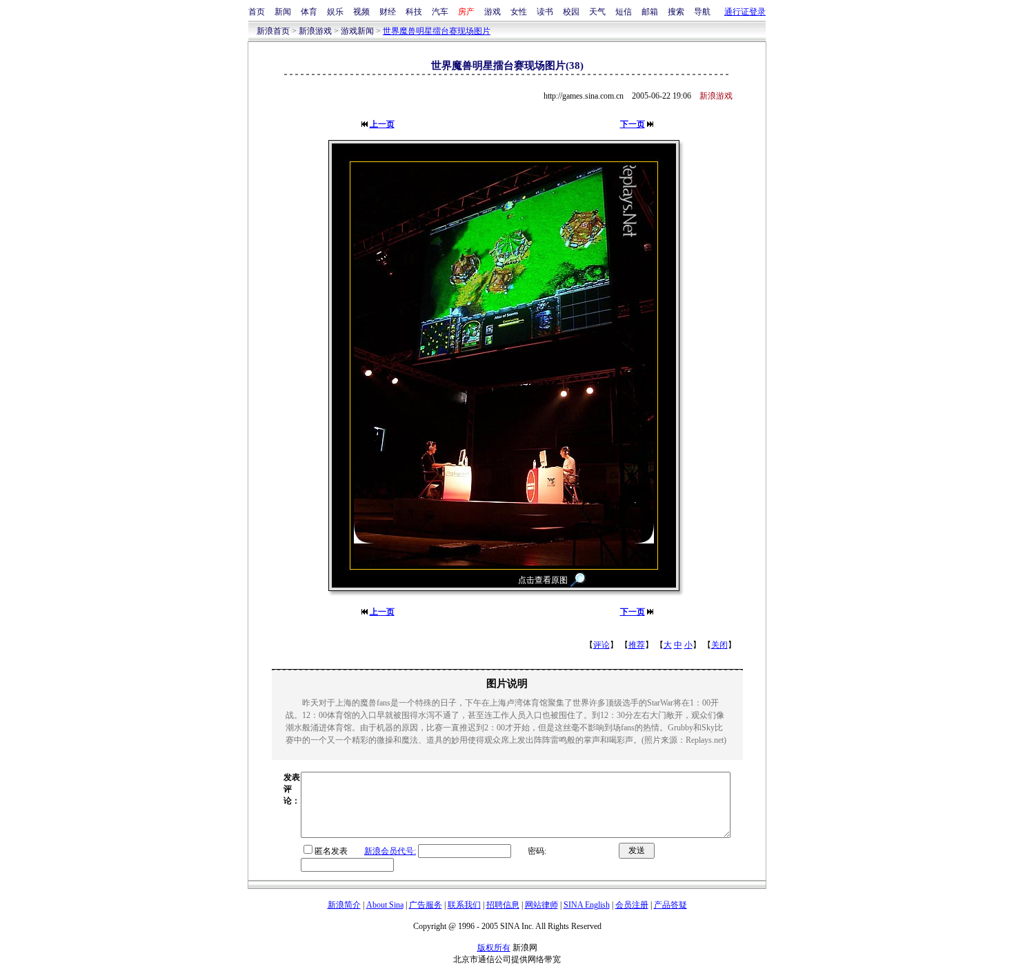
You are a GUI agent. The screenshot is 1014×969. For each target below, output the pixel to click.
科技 (414, 12)
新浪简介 (344, 905)
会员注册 (631, 905)
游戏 (492, 12)
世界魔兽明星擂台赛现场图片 (436, 31)
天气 (597, 12)
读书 (545, 12)
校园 (571, 12)
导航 (702, 12)
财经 (387, 12)
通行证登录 (745, 12)
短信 (623, 12)
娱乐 (335, 12)
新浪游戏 (315, 31)
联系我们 (464, 905)
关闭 (719, 645)
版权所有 (493, 947)
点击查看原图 (543, 580)
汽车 (440, 12)
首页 (256, 12)
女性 (518, 12)
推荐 (636, 645)
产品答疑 (670, 905)
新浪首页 (273, 31)
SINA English (587, 905)
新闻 (283, 12)
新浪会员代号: (390, 851)
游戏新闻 (357, 31)
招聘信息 (502, 905)
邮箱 (650, 12)
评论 (601, 645)
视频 (361, 12)
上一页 (382, 124)
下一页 (632, 124)
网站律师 (541, 905)
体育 (309, 12)
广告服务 (425, 905)
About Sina (385, 905)
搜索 (676, 12)
